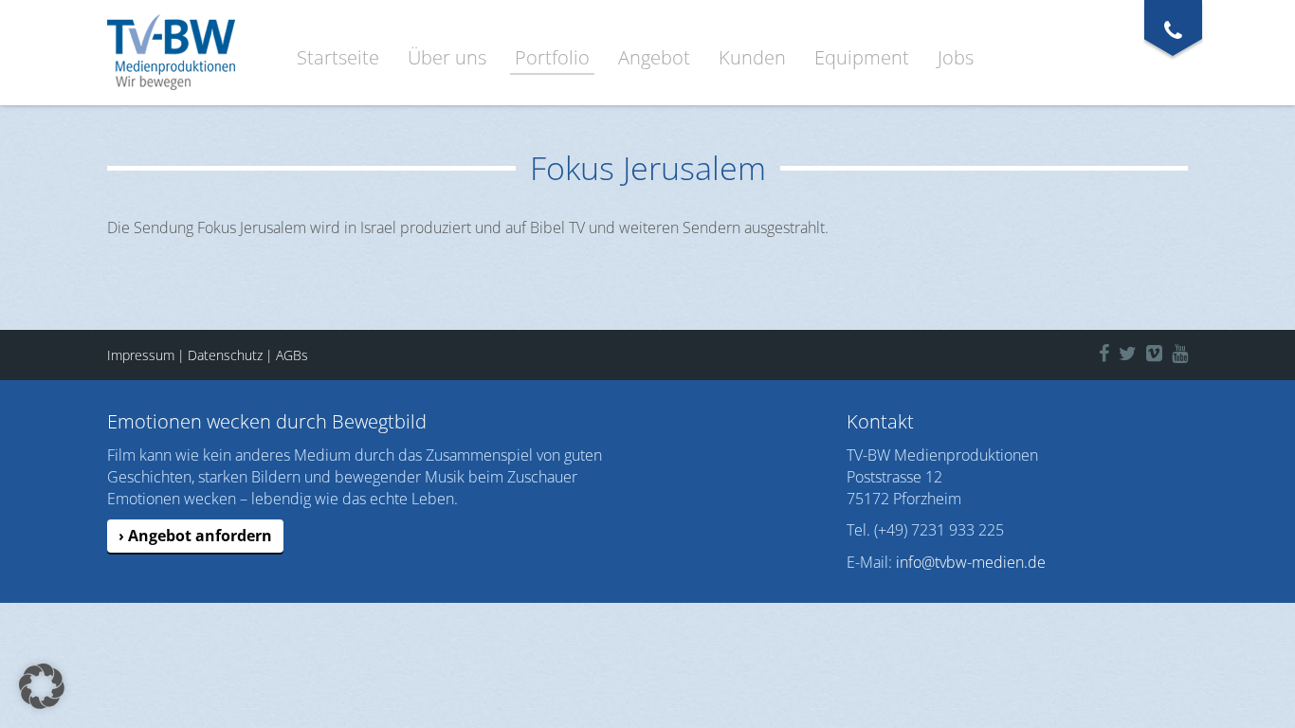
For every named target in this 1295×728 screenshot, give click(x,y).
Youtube (1194, 350)
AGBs (292, 355)
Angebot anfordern (200, 535)
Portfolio (552, 57)
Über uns (447, 57)
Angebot (654, 57)
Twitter (1138, 350)
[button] (41, 686)
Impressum (140, 355)
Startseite (338, 57)
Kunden (752, 57)
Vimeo (1163, 350)
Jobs (956, 57)
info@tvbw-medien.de (971, 562)
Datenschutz (225, 355)
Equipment (861, 57)
